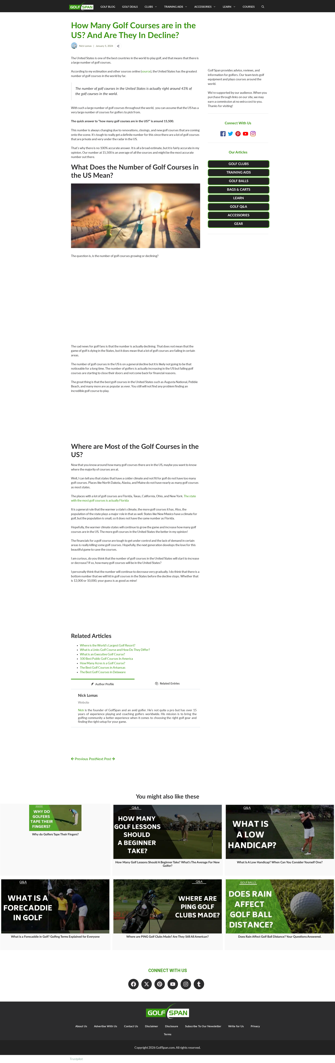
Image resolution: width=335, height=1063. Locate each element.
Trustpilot (76, 1059)
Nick (81, 710)
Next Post (104, 759)
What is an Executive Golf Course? (102, 654)
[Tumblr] (199, 984)
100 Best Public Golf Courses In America (106, 658)
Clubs (149, 7)
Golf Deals (130, 7)
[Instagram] (186, 984)
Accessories (202, 7)
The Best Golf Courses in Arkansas (102, 667)
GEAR (238, 224)
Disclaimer (151, 1026)
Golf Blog (107, 7)
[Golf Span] (82, 6)
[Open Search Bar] (263, 6)
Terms (167, 1034)
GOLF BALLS (238, 181)
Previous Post (85, 759)
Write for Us (236, 1026)
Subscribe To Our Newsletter (203, 1026)
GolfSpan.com (165, 1047)
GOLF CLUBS (239, 164)
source (146, 71)
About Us (81, 1026)
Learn (227, 7)
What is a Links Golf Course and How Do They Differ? (115, 649)
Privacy (255, 1026)
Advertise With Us (105, 1026)
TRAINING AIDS (238, 172)
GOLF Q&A (238, 206)
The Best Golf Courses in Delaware (103, 672)
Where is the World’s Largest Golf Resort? (107, 645)
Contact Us (131, 1026)
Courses (249, 7)
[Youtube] (173, 984)
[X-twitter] (146, 984)
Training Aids (173, 7)
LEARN (238, 198)
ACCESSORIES (238, 215)
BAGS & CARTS (238, 189)
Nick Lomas (85, 46)
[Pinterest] (159, 984)
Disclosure (171, 1026)
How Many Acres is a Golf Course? (102, 663)
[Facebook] (133, 984)
